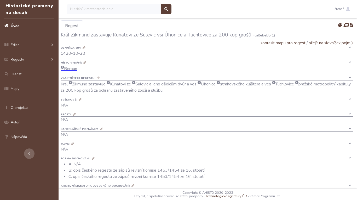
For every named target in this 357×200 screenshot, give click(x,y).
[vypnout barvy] (340, 25)
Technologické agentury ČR (226, 196)
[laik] (346, 25)
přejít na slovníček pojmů (331, 43)
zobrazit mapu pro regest (283, 43)
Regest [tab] (72, 26)
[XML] (351, 25)
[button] (342, 9)
